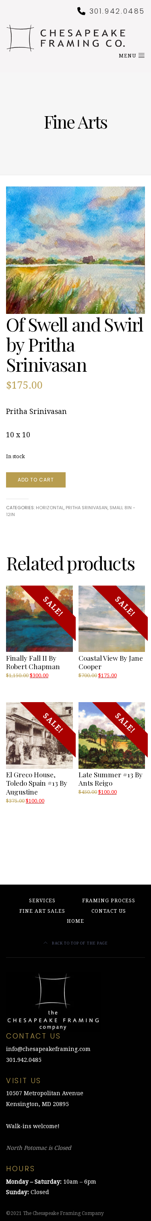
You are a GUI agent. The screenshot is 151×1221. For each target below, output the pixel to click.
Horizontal (50, 507)
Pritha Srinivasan (87, 507)
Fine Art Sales (42, 911)
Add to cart (36, 479)
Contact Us (108, 911)
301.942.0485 (117, 11)
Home (75, 921)
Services (42, 900)
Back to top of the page (79, 943)
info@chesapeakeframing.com (48, 1049)
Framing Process (108, 900)
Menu (128, 56)
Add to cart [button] (94, 800)
